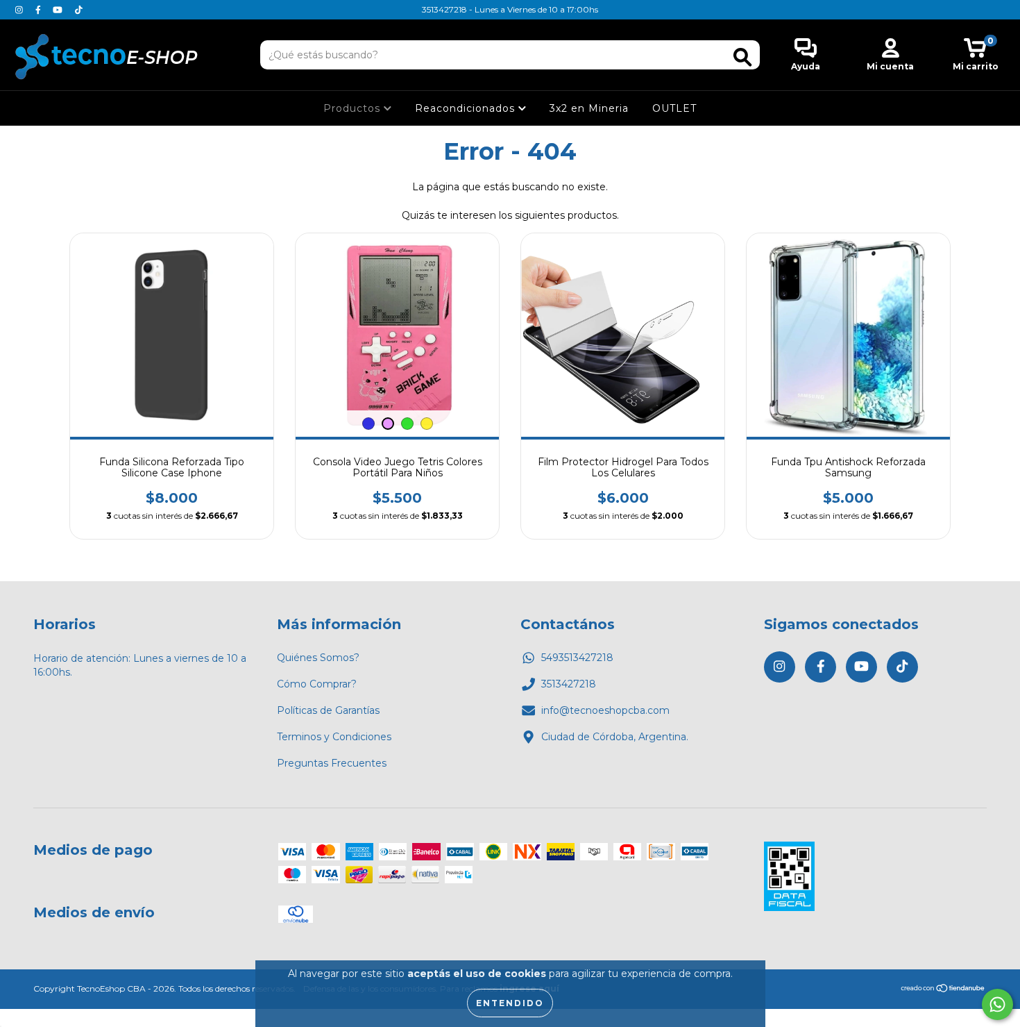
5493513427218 (577, 657)
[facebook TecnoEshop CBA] (40, 9)
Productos (353, 108)
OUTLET (674, 108)
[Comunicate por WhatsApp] (997, 1004)
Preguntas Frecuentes (331, 763)
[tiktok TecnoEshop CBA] (78, 9)
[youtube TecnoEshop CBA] (59, 9)
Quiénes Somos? (318, 657)
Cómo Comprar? (317, 684)
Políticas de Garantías (328, 710)
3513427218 (568, 684)
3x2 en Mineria (589, 108)
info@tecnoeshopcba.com (605, 710)
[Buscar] (742, 57)
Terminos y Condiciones (334, 736)
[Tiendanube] (943, 990)
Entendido (510, 1003)
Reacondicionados (466, 108)
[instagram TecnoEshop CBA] (20, 9)
